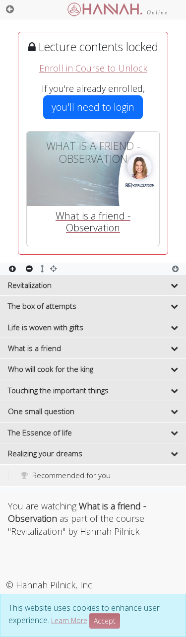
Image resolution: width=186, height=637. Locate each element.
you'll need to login (93, 107)
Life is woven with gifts (45, 327)
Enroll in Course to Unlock (93, 68)
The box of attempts (42, 306)
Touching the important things (58, 390)
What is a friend (34, 348)
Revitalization (30, 285)
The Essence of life (40, 432)
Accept (105, 621)
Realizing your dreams (45, 453)
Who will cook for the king (50, 369)
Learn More (69, 620)
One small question (41, 411)
